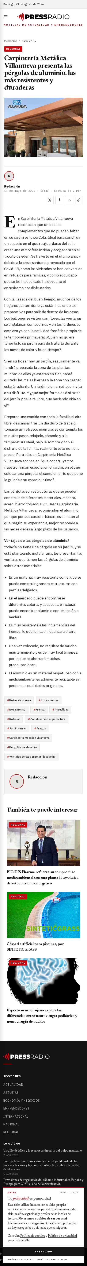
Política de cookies (32, 1236)
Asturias (11, 1093)
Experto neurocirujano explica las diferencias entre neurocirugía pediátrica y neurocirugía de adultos (42, 1016)
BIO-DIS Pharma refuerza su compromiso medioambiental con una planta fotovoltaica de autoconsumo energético (42, 877)
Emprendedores (16, 1108)
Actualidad (62, 709)
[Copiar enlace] (79, 200)
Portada (10, 40)
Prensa (40, 709)
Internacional (16, 1116)
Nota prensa (17, 709)
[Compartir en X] (50, 200)
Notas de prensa (20, 700)
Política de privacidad (62, 1236)
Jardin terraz (17, 728)
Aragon (41, 728)
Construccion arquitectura (47, 719)
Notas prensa (49, 700)
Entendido (43, 1251)
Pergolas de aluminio (23, 747)
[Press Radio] (43, 17)
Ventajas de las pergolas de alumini (32, 756)
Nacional (11, 1124)
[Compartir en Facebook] (59, 200)
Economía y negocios (21, 1100)
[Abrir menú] (6, 16)
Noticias (14, 719)
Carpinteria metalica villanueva (29, 737)
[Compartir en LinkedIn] (69, 200)
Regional (29, 40)
